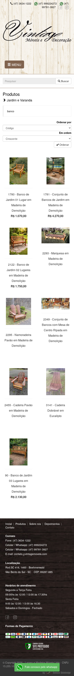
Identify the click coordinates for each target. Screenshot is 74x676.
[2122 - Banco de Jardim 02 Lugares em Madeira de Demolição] (18, 241)
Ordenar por (64, 122)
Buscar (64, 81)
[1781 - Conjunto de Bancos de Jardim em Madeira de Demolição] (55, 170)
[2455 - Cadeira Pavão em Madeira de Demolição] (18, 381)
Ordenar (64, 144)
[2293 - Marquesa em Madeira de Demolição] (55, 235)
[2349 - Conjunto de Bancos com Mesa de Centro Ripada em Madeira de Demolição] (55, 303)
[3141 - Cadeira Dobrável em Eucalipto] (55, 381)
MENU (16, 64)
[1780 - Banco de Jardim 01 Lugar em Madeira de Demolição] (18, 170)
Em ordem (65, 133)
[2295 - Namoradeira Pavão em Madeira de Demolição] (18, 311)
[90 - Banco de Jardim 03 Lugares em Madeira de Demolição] (18, 451)
